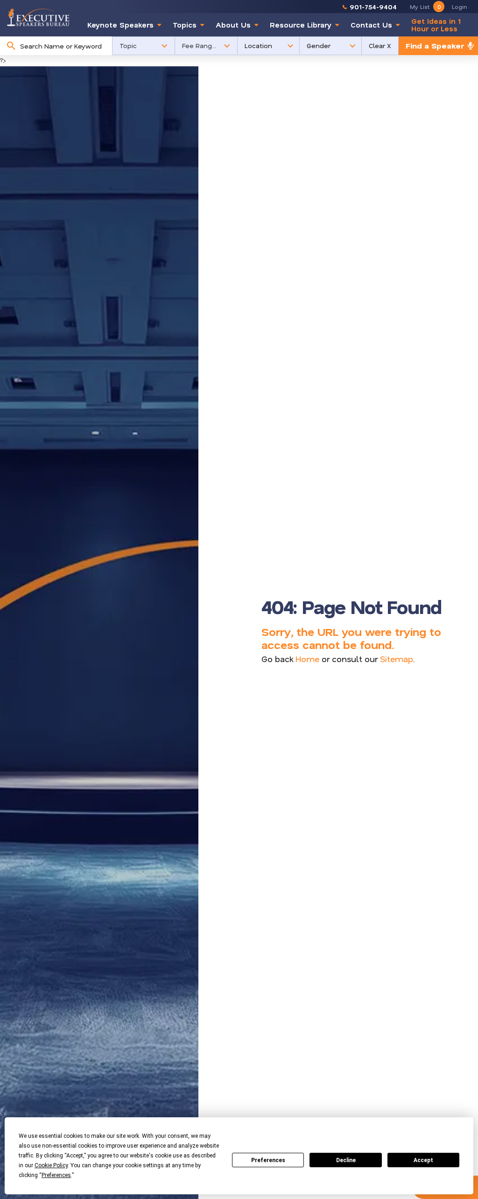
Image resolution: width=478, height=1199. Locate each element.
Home (307, 658)
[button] (143, 45)
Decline (346, 1160)
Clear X (380, 45)
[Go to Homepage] (38, 17)
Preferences (268, 1160)
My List (425, 6)
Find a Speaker (435, 45)
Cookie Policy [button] (51, 1165)
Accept (423, 1160)
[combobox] (63, 46)
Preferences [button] (56, 1175)
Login (459, 6)
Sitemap (396, 658)
